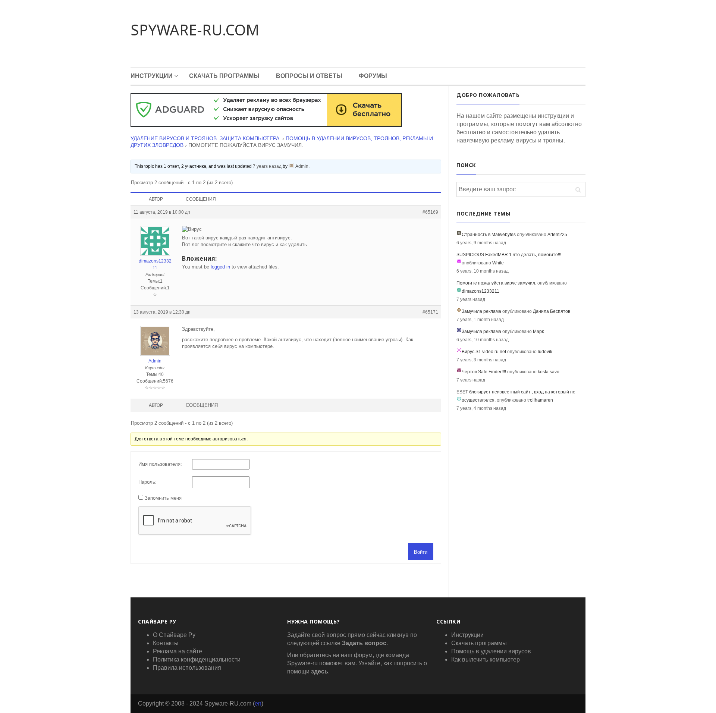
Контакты (166, 643)
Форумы (373, 76)
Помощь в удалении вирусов (491, 651)
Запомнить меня (163, 498)
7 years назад (267, 166)
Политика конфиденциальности (197, 659)
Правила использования (187, 668)
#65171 (430, 312)
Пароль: (147, 482)
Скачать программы (224, 76)
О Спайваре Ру (174, 635)
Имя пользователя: (160, 464)
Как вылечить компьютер (485, 659)
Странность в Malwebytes (489, 234)
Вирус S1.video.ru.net (484, 351)
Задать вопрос (364, 643)
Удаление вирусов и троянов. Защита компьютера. (206, 138)
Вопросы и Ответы (309, 76)
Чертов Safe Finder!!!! (484, 371)
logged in (220, 267)
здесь (319, 671)
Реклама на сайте (177, 651)
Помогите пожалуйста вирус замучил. (496, 283)
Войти (420, 552)
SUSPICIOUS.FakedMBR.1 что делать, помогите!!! (508, 254)
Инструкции (152, 76)
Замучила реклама (481, 311)
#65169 (430, 212)
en (258, 703)
